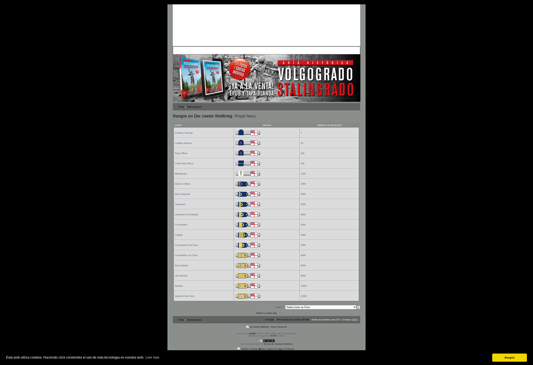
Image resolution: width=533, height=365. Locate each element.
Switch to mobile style (266, 313)
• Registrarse (271, 50)
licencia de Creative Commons (278, 344)
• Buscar (211, 50)
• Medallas (222, 50)
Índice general (194, 107)
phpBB (252, 333)
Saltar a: (279, 307)
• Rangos (233, 50)
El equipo (269, 319)
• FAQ (203, 50)
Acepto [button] (509, 357)
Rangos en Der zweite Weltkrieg (202, 116)
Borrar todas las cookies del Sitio (293, 319)
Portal (181, 107)
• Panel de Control (189, 50)
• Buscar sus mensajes (251, 50)
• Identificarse (286, 50)
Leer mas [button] (152, 357)
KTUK (273, 336)
